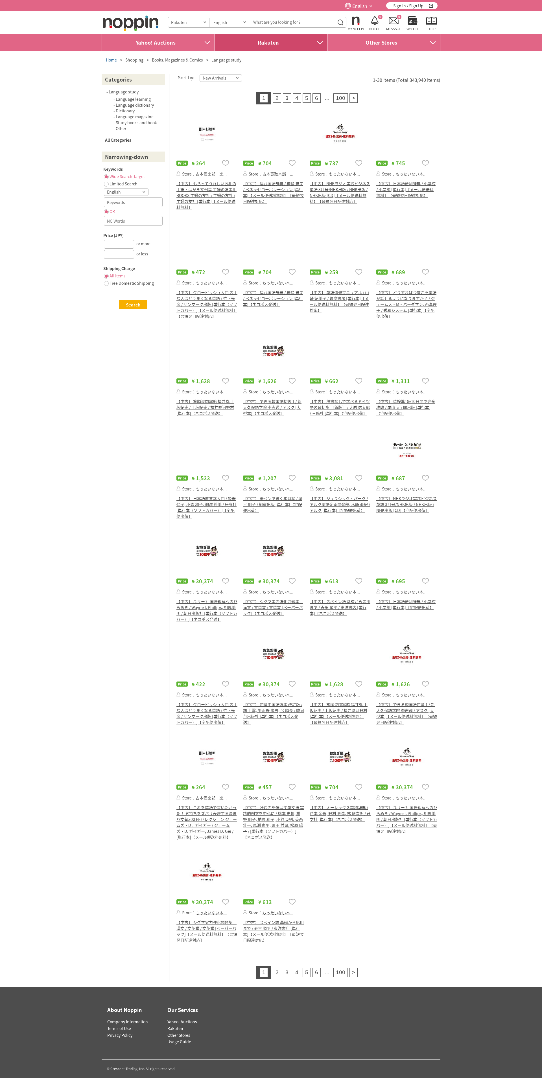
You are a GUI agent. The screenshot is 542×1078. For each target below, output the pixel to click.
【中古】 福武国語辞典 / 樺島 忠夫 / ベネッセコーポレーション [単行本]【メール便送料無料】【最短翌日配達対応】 (273, 192)
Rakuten (268, 42)
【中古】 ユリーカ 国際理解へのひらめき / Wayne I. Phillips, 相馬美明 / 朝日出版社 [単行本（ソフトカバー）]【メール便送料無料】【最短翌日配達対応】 (406, 819)
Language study (226, 60)
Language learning (133, 99)
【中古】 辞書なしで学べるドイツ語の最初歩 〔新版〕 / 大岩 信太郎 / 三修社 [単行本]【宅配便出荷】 (340, 407)
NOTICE (374, 29)
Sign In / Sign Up (408, 5)
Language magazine (135, 116)
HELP (431, 29)
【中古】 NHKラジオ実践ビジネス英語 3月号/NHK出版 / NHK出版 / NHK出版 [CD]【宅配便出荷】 (406, 504)
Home (111, 60)
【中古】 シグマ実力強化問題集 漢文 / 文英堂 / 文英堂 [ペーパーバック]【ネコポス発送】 (273, 607)
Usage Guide (179, 1041)
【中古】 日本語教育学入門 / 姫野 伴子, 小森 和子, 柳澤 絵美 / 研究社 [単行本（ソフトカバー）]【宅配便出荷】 (206, 507)
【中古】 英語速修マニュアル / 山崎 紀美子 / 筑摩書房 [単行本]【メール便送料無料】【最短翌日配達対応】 (339, 301)
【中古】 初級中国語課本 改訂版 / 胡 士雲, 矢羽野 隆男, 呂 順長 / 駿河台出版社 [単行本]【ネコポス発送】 (273, 713)
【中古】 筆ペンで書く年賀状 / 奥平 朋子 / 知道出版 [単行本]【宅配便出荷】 (272, 504)
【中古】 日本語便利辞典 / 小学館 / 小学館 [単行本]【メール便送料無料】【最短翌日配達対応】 (406, 189)
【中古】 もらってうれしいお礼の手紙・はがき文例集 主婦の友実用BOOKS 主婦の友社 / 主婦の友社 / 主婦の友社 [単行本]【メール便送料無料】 (206, 195)
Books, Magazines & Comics (177, 60)
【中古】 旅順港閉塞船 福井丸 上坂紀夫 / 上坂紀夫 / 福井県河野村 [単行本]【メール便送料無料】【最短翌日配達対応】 (339, 713)
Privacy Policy (119, 1035)
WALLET (412, 29)
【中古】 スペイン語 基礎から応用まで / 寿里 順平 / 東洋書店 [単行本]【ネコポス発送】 (340, 607)
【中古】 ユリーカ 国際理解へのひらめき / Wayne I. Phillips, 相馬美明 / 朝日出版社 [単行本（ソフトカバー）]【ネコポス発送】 (206, 610)
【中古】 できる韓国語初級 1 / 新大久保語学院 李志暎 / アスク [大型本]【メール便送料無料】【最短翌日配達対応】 (406, 713)
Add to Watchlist (225, 162)
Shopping (134, 60)
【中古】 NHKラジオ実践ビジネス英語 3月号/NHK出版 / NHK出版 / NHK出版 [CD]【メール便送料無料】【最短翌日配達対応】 (340, 192)
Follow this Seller (178, 173)
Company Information (127, 1021)
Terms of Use (119, 1028)
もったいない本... (344, 174)
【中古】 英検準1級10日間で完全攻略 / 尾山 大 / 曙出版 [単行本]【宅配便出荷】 (405, 407)
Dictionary (125, 110)
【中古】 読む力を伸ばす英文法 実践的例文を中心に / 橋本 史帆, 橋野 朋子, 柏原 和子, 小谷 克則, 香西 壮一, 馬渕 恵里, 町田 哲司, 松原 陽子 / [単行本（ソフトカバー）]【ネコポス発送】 (273, 822)
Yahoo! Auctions (156, 42)
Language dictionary (135, 105)
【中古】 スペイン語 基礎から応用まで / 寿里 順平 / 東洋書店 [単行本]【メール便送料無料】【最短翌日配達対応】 (273, 931)
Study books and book (136, 122)
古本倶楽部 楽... (211, 174)
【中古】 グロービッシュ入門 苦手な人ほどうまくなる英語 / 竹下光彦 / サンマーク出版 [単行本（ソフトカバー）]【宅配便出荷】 (206, 713)
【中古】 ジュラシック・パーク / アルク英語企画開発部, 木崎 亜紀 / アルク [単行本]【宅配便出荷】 (340, 504)
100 (340, 98)
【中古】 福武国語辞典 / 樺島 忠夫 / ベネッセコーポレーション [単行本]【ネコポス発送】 (273, 298)
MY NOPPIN (356, 29)
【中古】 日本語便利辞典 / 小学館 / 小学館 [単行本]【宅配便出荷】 (406, 604)
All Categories (118, 140)
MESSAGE (393, 29)
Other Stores (381, 42)
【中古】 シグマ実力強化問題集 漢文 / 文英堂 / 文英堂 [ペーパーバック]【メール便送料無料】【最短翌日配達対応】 (206, 931)
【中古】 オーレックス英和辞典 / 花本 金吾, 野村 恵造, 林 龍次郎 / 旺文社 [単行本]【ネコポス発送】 (340, 813)
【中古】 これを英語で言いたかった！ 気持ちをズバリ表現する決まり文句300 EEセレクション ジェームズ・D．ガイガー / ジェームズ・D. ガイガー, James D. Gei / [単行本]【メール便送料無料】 (206, 822)
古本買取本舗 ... (277, 174)
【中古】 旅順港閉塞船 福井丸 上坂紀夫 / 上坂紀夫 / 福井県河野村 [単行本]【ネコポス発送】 (205, 407)
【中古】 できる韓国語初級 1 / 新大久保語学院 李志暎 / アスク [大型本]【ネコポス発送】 (272, 407)
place (130, 23)
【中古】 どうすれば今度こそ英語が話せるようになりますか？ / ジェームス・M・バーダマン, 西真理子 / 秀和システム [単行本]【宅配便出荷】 (406, 304)
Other (121, 128)
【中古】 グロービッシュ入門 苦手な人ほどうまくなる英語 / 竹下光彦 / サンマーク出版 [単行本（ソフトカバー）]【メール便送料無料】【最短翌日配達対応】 (206, 304)
